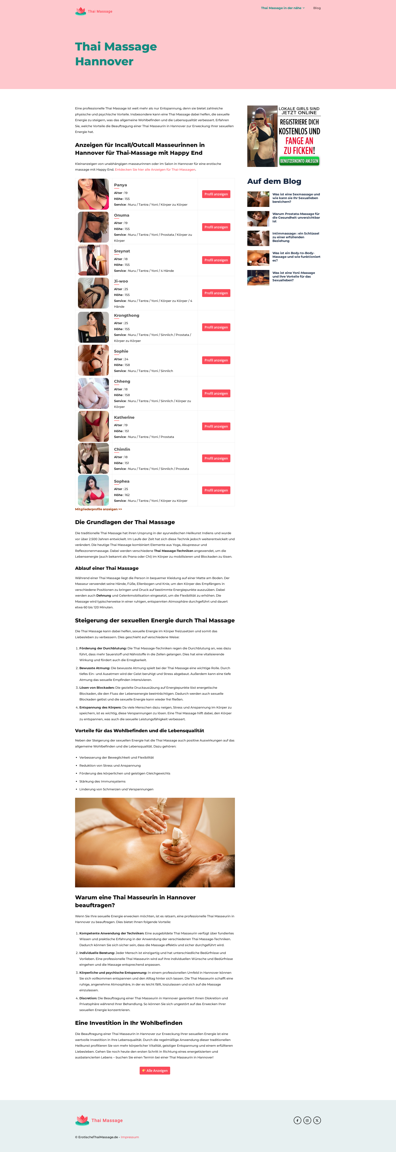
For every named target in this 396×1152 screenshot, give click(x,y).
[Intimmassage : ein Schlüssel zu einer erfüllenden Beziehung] (258, 238)
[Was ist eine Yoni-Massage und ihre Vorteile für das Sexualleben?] (258, 277)
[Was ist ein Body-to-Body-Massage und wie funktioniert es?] (258, 258)
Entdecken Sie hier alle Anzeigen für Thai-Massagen (155, 169)
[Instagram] (307, 1120)
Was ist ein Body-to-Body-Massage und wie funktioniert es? (296, 256)
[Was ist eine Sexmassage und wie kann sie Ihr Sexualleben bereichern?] (258, 199)
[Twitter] (317, 1120)
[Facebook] (298, 1120)
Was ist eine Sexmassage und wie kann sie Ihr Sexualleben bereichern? (296, 198)
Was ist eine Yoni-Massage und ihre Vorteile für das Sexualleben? (293, 276)
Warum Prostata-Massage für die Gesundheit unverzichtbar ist (296, 217)
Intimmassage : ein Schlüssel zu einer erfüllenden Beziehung (295, 237)
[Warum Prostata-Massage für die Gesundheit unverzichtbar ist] (258, 218)
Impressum (130, 1137)
